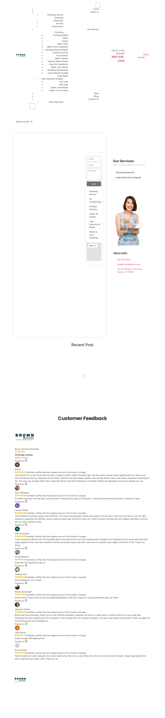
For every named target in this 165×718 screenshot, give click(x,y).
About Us (94, 12)
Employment (57, 26)
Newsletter (58, 20)
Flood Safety (62, 55)
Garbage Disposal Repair (56, 49)
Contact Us (94, 99)
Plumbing (59, 32)
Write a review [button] (21, 458)
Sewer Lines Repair (59, 87)
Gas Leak (64, 81)
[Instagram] (137, 703)
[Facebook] (121, 703)
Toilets (65, 38)
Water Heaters (61, 58)
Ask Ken (59, 23)
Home (96, 9)
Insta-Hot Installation (58, 64)
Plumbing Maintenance (57, 70)
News (96, 93)
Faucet (65, 41)
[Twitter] (126, 703)
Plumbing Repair (60, 35)
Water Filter (63, 44)
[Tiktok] (142, 703)
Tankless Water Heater (58, 61)
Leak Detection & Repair (52, 79)
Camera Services (60, 52)
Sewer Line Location (59, 90)
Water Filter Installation (57, 47)
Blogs (96, 96)
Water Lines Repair (59, 67)
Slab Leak (63, 84)
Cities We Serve (56, 102)
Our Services (93, 29)
